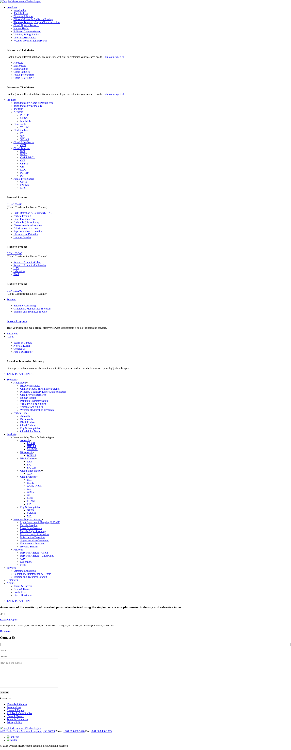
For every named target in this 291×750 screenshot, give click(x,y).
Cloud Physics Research (26, 25)
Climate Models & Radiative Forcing (33, 19)
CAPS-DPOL (27, 157)
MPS (23, 187)
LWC (23, 169)
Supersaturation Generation (27, 231)
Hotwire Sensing (22, 237)
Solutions (12, 7)
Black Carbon (20, 68)
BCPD (23, 154)
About (10, 336)
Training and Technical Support (30, 311)
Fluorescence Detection (25, 234)
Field (16, 274)
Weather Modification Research (30, 40)
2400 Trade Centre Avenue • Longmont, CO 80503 (27, 731)
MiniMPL (25, 121)
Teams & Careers (22, 342)
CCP (22, 160)
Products (11, 99)
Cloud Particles (21, 71)
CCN (23, 145)
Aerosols (18, 62)
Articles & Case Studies (19, 713)
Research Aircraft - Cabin (27, 262)
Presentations (14, 707)
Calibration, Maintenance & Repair (32, 308)
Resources (12, 333)
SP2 (22, 136)
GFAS (23, 181)
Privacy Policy (14, 722)
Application (20, 10)
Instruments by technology (28, 105)
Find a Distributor (22, 351)
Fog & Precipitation (23, 74)
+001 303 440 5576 (74, 731)
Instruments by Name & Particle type (33, 102)
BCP (22, 151)
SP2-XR (24, 139)
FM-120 (24, 184)
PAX (23, 133)
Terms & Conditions (17, 719)
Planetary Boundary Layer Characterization (36, 22)
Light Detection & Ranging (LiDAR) (33, 212)
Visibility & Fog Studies (26, 34)
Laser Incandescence (24, 219)
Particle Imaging (22, 216)
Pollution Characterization (27, 31)
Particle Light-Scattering (26, 222)
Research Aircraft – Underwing (37, 555)
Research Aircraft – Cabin (34, 552)
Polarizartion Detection (25, 228)
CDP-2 (24, 163)
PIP (22, 175)
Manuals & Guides (17, 704)
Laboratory (19, 271)
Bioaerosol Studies (23, 16)
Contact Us (19, 348)
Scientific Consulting (24, 305)
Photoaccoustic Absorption (27, 225)
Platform (18, 108)
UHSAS (24, 118)
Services (11, 299)
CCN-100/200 (14, 204)
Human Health (21, 28)
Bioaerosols (19, 65)
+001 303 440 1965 (101, 731)
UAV (16, 268)
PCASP (24, 115)
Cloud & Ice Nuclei (23, 77)
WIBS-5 (24, 127)
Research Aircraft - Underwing (29, 265)
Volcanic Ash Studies (24, 37)
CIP (22, 166)
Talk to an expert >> (114, 56)
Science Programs (17, 321)
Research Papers (9, 619)
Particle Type (21, 13)
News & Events (21, 345)
